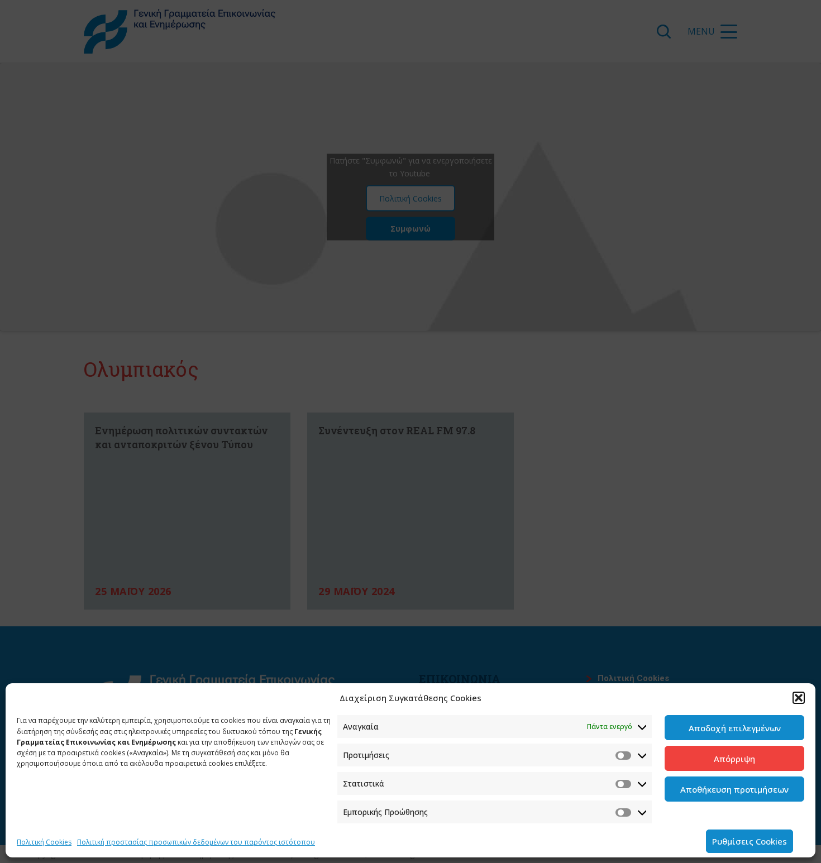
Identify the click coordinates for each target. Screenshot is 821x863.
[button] (798, 697)
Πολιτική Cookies (44, 842)
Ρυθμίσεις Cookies (749, 841)
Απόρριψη (734, 758)
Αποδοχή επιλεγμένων (735, 727)
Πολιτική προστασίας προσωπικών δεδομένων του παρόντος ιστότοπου (196, 842)
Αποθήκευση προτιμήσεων (734, 789)
